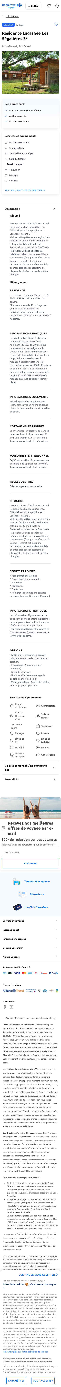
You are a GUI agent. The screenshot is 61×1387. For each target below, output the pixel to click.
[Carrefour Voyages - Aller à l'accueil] (12, 6)
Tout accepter (43, 1380)
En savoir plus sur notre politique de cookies (25, 1351)
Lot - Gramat (12, 15)
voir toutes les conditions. (43, 1018)
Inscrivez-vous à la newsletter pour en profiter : (28, 844)
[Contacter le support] (57, 6)
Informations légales (14, 938)
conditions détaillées (31, 1171)
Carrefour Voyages (13, 920)
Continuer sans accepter (37, 1274)
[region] (30, 1328)
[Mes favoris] (49, 6)
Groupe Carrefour (13, 947)
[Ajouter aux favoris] (56, 24)
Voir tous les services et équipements (25, 189)
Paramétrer (16, 1380)
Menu (34, 5)
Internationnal (11, 929)
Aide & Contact (11, 956)
